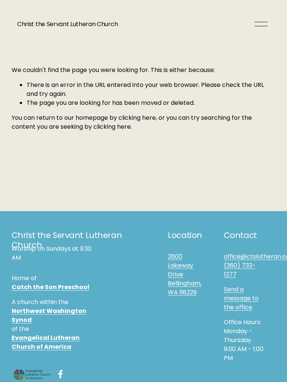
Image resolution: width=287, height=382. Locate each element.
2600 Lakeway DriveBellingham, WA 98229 (184, 274)
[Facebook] (60, 374)
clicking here (137, 117)
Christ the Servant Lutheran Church (67, 24)
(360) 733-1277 (240, 270)
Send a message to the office (241, 298)
